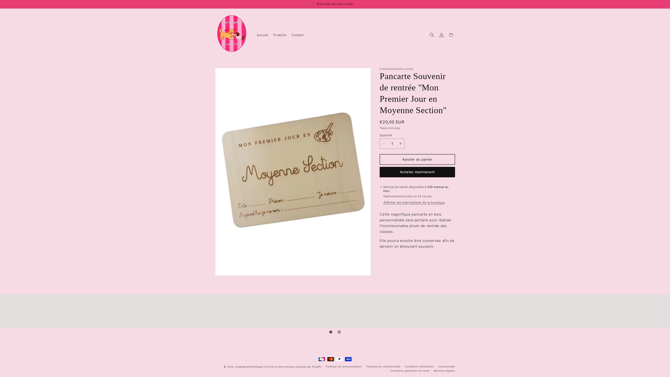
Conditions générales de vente (409, 370)
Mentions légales (444, 370)
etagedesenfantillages (249, 366)
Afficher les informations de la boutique (414, 202)
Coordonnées (446, 366)
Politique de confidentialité (383, 366)
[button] (432, 35)
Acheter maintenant (417, 172)
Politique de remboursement (344, 366)
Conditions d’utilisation (419, 366)
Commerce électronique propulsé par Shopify (293, 366)
